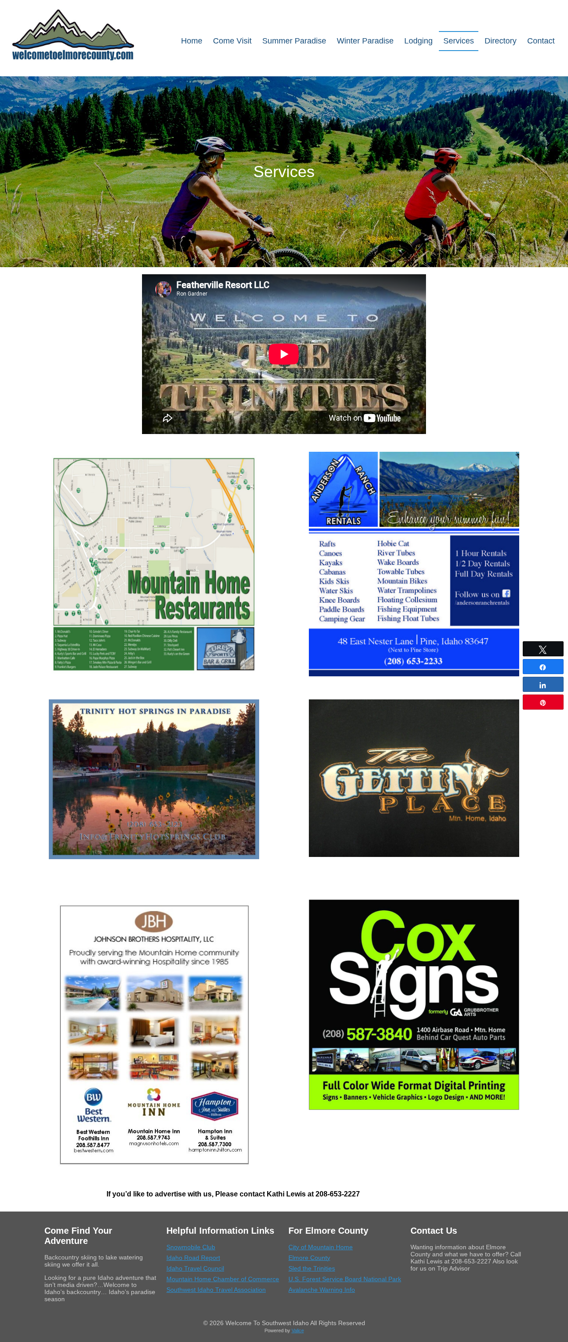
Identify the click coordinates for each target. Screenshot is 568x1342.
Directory (501, 40)
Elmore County (309, 1257)
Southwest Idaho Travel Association (216, 1289)
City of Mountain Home (320, 1247)
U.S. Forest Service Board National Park (344, 1279)
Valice (298, 1330)
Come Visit (232, 40)
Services (458, 40)
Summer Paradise (294, 40)
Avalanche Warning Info (321, 1289)
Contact (541, 40)
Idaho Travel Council (195, 1268)
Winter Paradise (365, 40)
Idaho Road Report (193, 1257)
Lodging (418, 40)
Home (191, 40)
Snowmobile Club (190, 1247)
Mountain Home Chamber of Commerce (222, 1279)
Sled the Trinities (311, 1268)
